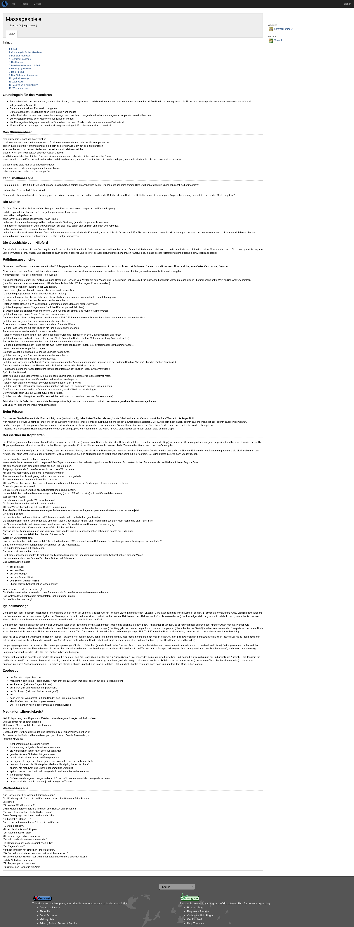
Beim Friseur (16, 72)
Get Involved (194, 919)
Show (12, 33)
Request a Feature (198, 911)
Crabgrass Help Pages (200, 915)
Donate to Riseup (50, 907)
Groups (37, 3)
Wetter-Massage (19, 88)
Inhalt (13, 49)
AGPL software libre (231, 903)
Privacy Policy (48, 923)
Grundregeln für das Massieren (26, 52)
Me (13, 3)
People (24, 3)
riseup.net (59, 903)
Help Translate (195, 923)
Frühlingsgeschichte (20, 68)
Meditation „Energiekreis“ (23, 85)
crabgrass (213, 903)
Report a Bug (195, 907)
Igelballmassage (19, 78)
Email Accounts (48, 915)
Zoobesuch (16, 81)
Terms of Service (67, 923)
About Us (45, 911)
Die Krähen (16, 62)
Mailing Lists (47, 919)
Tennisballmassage (20, 59)
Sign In (347, 3)
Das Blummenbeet (19, 55)
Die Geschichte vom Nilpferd (24, 65)
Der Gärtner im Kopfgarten (23, 75)
